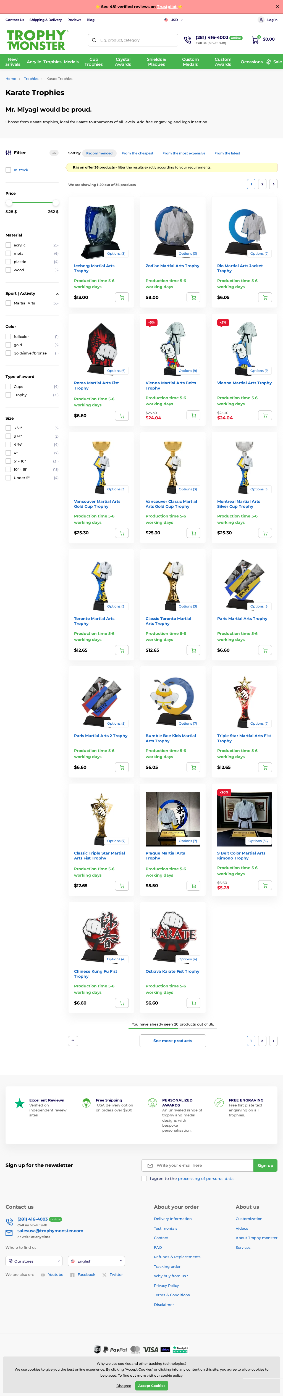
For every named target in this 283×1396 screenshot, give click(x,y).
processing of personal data (206, 1178)
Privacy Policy (166, 1285)
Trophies (31, 79)
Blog (91, 20)
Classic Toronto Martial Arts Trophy (168, 621)
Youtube (55, 1274)
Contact (161, 1237)
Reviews (74, 20)
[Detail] (122, 297)
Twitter (116, 1274)
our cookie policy (168, 1375)
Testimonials (165, 1228)
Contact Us (15, 20)
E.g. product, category (120, 40)
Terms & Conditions (172, 1295)
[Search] (94, 40)
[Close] (277, 6)
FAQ (158, 1247)
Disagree (123, 1386)
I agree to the (192, 1178)
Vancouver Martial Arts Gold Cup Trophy (97, 504)
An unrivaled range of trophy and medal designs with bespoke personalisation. (182, 1120)
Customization (249, 1218)
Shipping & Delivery (46, 20)
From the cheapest (137, 153)
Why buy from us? (171, 1276)
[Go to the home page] (37, 40)
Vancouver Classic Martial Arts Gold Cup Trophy (171, 504)
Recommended (99, 153)
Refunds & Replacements (177, 1257)
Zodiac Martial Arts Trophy (172, 265)
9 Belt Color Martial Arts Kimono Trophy (241, 856)
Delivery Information (173, 1218)
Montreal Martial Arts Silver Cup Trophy (238, 504)
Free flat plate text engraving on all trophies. (245, 1110)
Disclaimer (164, 1304)
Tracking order (167, 1266)
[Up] (73, 1041)
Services (243, 1247)
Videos (242, 1228)
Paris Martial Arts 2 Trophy (100, 735)
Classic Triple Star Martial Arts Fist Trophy (99, 856)
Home (11, 79)
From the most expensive (184, 153)
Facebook (86, 1274)
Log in (272, 20)
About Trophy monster (256, 1237)
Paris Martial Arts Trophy (242, 618)
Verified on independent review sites (48, 1110)
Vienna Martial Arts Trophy (244, 382)
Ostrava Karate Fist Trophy (172, 971)
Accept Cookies (151, 1386)
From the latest (227, 153)
